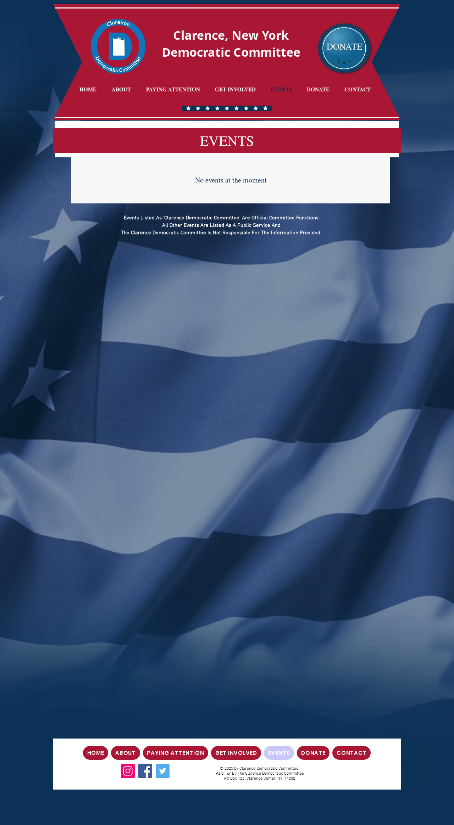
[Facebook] (145, 771)
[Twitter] (163, 771)
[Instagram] (128, 771)
